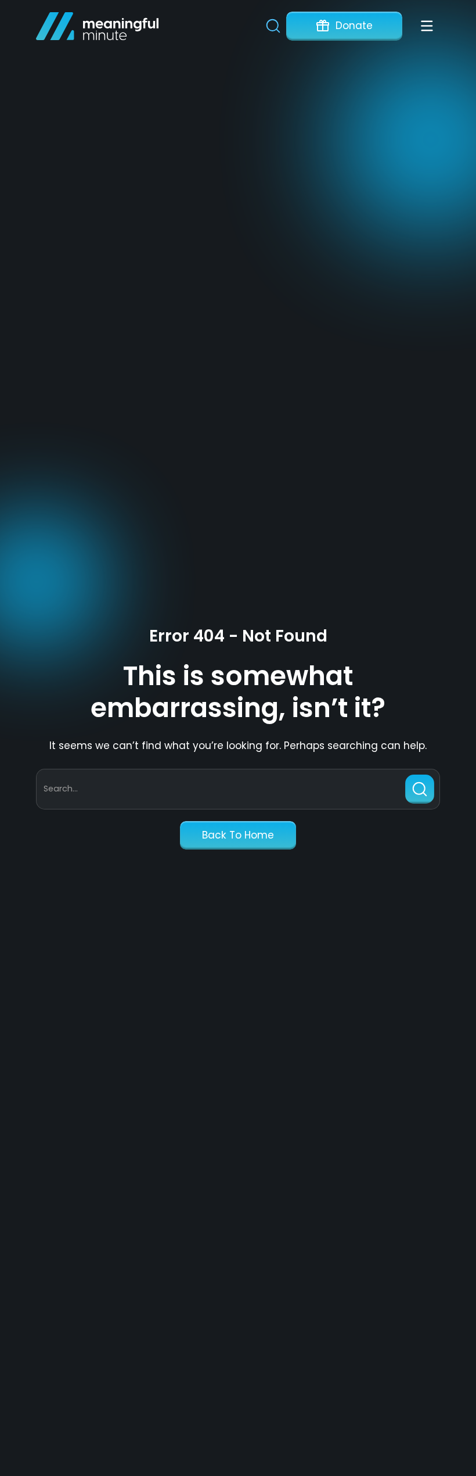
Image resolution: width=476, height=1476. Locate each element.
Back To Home (238, 835)
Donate (354, 26)
